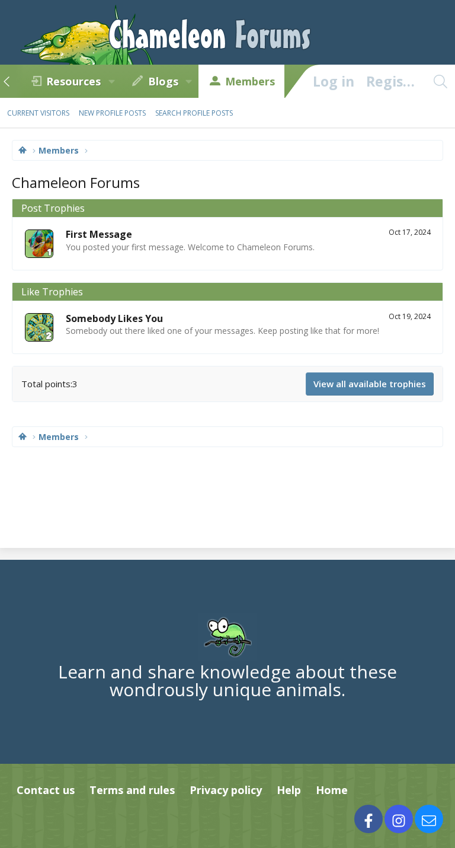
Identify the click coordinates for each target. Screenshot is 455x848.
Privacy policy (226, 790)
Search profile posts (194, 113)
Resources (73, 81)
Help (289, 790)
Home (332, 790)
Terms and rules (132, 790)
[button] (111, 81)
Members (250, 81)
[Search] (440, 81)
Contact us (46, 790)
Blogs (163, 81)
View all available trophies (369, 384)
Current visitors (38, 113)
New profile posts (112, 113)
